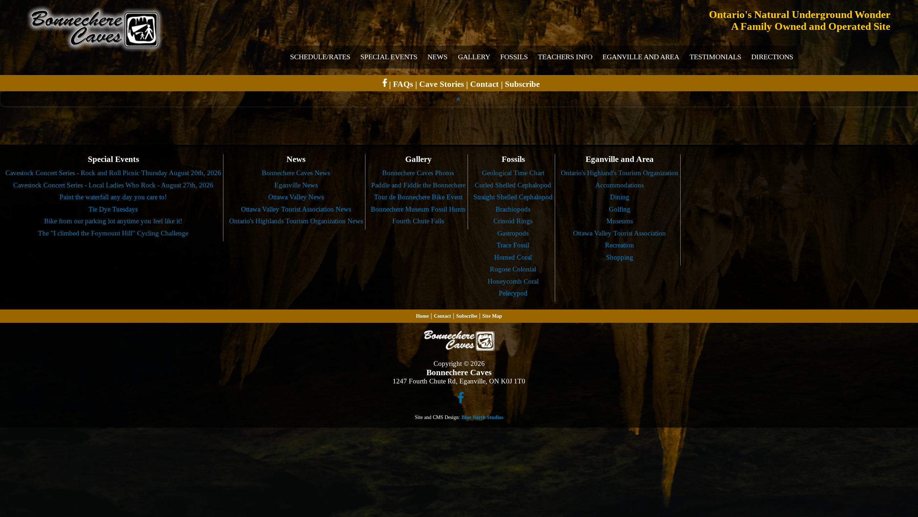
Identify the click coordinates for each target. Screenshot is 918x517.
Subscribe (522, 84)
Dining (619, 197)
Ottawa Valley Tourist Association (619, 233)
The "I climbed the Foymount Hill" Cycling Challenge (113, 233)
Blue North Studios (482, 417)
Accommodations (619, 185)
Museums (619, 221)
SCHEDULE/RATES (320, 57)
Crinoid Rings (513, 221)
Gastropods (513, 233)
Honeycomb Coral (513, 281)
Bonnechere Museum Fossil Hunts (418, 209)
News (296, 159)
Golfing (619, 209)
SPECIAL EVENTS (388, 57)
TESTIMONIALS (715, 57)
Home (422, 316)
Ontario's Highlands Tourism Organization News (296, 221)
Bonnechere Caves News (296, 173)
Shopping (619, 257)
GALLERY (474, 57)
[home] (459, 99)
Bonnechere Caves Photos (418, 173)
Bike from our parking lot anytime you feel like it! (113, 221)
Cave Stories (441, 84)
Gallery (418, 159)
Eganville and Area (620, 159)
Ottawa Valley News (296, 197)
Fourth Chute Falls (418, 221)
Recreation (619, 245)
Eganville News (296, 185)
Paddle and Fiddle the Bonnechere (418, 185)
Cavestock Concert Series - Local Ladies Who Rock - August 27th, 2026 (113, 185)
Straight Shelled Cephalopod (513, 197)
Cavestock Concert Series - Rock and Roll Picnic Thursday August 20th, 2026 (113, 173)
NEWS (437, 57)
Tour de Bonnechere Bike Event (418, 197)
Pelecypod (513, 293)
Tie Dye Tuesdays (113, 209)
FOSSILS (514, 57)
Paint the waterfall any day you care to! (113, 197)
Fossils (513, 159)
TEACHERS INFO (565, 57)
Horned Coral (513, 257)
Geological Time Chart (513, 173)
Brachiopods (513, 209)
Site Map (492, 316)
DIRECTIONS (772, 57)
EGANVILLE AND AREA (640, 57)
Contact (484, 84)
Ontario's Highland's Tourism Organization (619, 173)
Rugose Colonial (513, 269)
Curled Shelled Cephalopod (513, 185)
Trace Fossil (513, 245)
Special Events (113, 159)
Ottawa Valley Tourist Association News (296, 209)
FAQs (403, 84)
